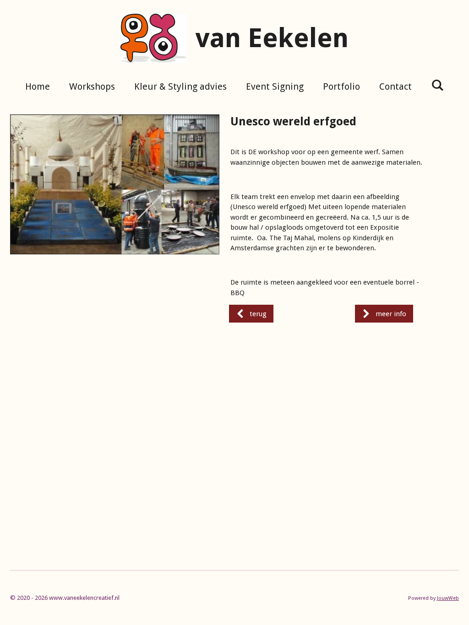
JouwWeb (448, 598)
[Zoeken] (437, 85)
